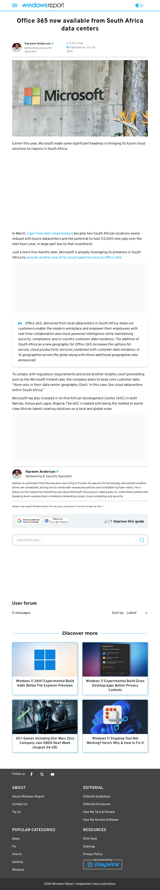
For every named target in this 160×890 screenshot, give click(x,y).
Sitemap (89, 847)
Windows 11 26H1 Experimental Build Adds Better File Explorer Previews (45, 683)
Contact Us (20, 804)
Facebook (31, 774)
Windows (18, 870)
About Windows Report (28, 797)
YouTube (52, 774)
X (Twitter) (42, 774)
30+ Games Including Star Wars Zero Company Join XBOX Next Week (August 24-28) (45, 743)
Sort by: (118, 613)
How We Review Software (100, 820)
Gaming (17, 862)
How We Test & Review (99, 812)
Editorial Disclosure (96, 804)
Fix (14, 847)
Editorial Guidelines (96, 797)
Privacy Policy (92, 854)
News (16, 839)
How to (17, 854)
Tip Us (16, 812)
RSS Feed (90, 839)
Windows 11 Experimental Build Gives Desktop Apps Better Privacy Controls (115, 685)
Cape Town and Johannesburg (50, 233)
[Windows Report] (43, 5)
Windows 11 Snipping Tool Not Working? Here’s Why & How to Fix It (115, 740)
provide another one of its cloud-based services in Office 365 (73, 257)
